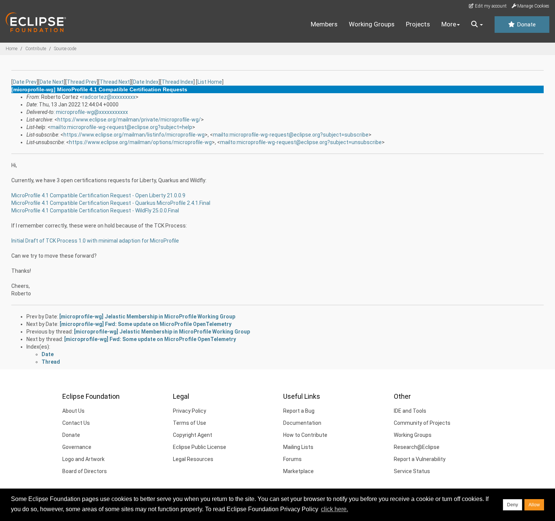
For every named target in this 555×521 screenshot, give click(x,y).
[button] (477, 24)
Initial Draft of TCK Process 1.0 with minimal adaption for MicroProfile (95, 241)
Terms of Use (189, 423)
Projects (418, 24)
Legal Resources (193, 459)
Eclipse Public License (199, 447)
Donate (525, 24)
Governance (76, 447)
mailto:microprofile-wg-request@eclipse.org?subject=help (121, 127)
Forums (292, 459)
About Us (73, 411)
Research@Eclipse (416, 447)
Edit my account (490, 6)
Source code (65, 48)
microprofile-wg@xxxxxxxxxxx (92, 112)
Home (11, 48)
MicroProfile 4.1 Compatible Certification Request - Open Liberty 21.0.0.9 (98, 195)
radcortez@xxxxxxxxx (109, 97)
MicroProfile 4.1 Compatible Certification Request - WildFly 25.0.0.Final (95, 210)
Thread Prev (82, 82)
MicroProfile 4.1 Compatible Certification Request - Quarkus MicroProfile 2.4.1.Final (110, 203)
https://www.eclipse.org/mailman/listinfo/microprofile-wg (134, 135)
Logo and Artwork (83, 459)
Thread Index (177, 82)
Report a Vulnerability (420, 459)
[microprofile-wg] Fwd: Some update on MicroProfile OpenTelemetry (145, 324)
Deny (512, 504)
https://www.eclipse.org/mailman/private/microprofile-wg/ (129, 120)
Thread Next (115, 82)
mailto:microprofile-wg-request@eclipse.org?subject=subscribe (290, 135)
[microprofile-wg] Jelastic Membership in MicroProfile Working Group (147, 317)
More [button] (448, 24)
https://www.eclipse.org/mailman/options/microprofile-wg (140, 142)
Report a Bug (298, 411)
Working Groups (372, 24)
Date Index (146, 82)
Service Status (412, 471)
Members (324, 24)
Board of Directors (84, 471)
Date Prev (25, 82)
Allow (534, 504)
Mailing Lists (298, 447)
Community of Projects (422, 423)
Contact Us (76, 423)
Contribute (35, 48)
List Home (209, 82)
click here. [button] (334, 509)
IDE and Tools (410, 411)
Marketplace (298, 471)
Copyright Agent (192, 435)
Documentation (302, 423)
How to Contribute (305, 435)
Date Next (52, 82)
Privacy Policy (189, 411)
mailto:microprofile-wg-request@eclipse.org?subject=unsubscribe (301, 142)
